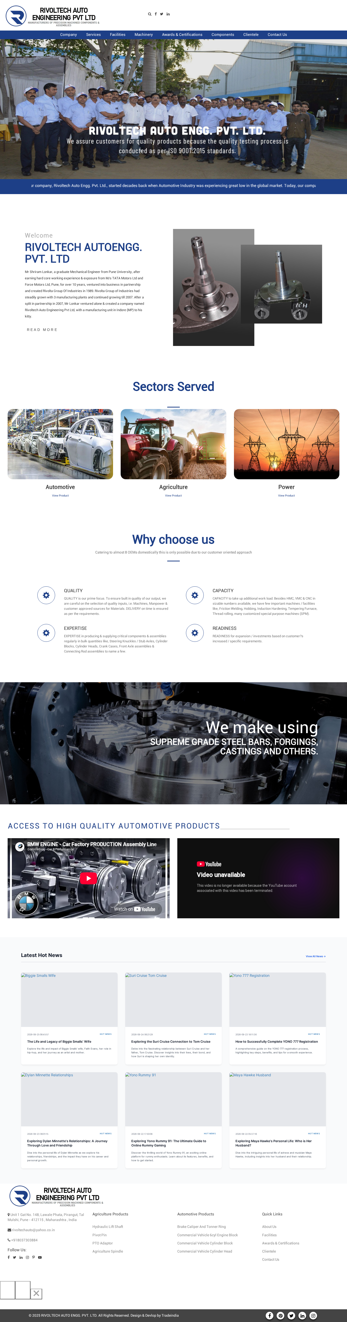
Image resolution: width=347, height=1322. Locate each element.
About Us (269, 1227)
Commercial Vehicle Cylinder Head (204, 1251)
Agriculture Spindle (107, 1251)
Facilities (269, 1235)
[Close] (36, 1294)
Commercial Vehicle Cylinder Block (205, 1243)
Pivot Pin (99, 1235)
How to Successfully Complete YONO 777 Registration (276, 1041)
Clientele (269, 1251)
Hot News (106, 1034)
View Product (60, 495)
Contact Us (270, 1259)
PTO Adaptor (102, 1243)
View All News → (316, 956)
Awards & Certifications (280, 1243)
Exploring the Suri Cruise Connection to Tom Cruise (170, 1041)
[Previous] (7, 1290)
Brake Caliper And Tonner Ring (201, 1227)
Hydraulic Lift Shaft (107, 1227)
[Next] (22, 1290)
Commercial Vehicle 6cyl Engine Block (207, 1235)
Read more (42, 330)
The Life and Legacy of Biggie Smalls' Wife (59, 1041)
